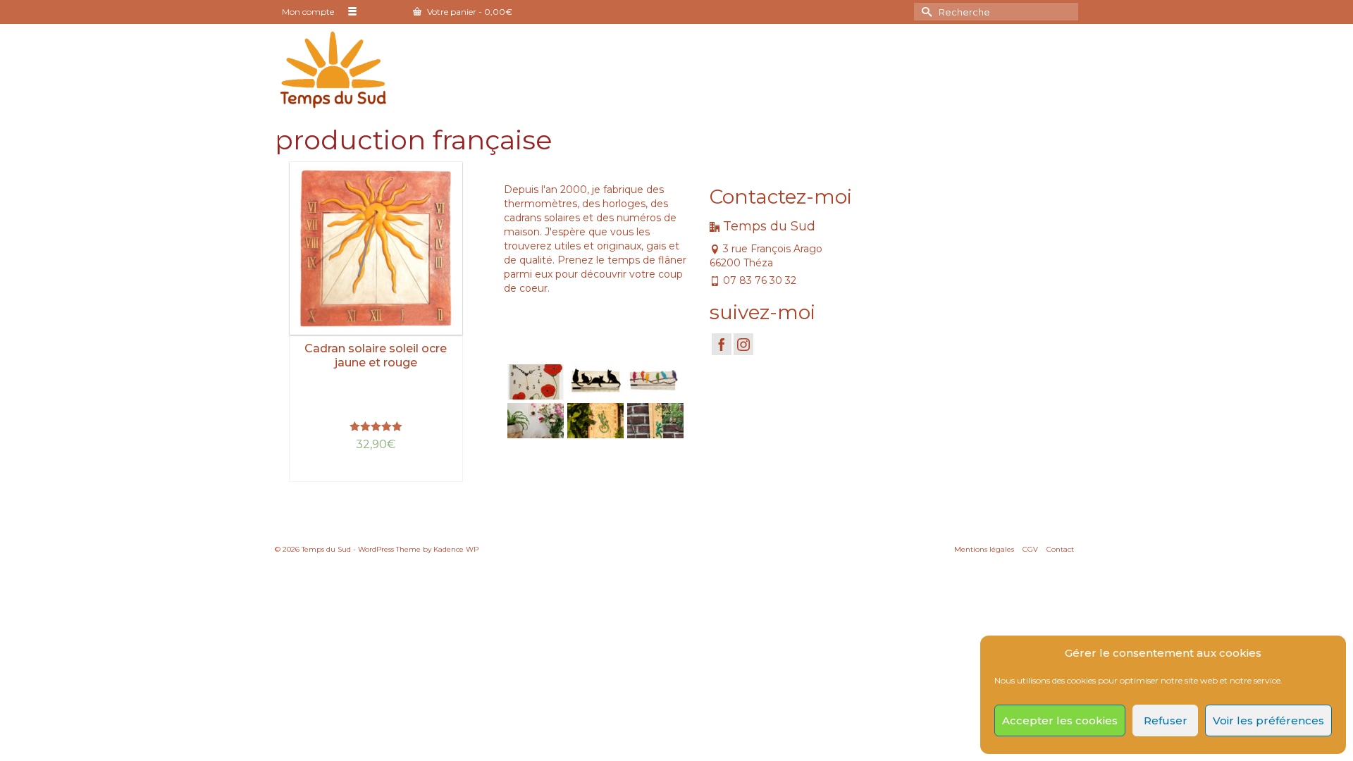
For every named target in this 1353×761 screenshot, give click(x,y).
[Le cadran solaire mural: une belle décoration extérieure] (594, 420)
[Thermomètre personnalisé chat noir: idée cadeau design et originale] (594, 382)
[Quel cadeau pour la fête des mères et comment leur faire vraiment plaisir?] (534, 420)
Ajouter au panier (376, 471)
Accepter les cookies (1060, 720)
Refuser (1165, 720)
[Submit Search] (924, 11)
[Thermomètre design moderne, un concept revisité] (654, 382)
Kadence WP (455, 549)
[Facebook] (721, 344)
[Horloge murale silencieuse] (534, 382)
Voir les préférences (1268, 720)
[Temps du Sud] (333, 68)
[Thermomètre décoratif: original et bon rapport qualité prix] (654, 420)
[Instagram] (743, 344)
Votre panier (468, 11)
